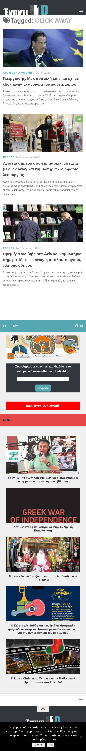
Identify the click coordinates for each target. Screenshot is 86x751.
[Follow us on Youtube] (81, 326)
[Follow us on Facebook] (76, 326)
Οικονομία (25, 72)
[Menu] (81, 10)
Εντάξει (38, 744)
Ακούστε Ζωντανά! (43, 406)
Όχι (50, 744)
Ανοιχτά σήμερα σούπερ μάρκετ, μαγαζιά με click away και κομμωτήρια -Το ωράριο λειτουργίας (40, 169)
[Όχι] (81, 737)
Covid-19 (9, 72)
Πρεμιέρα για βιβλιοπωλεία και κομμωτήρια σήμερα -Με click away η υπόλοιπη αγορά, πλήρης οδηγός (42, 259)
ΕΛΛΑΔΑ (8, 157)
